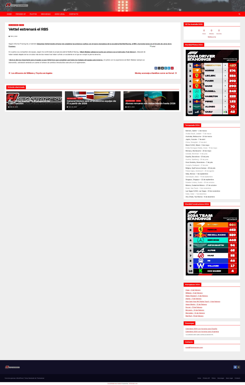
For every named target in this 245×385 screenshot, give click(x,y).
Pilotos (33, 14)
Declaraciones (13, 25)
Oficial (80, 98)
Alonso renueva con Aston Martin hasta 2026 (150, 103)
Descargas (46, 14)
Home (9, 14)
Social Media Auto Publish (114, 383)
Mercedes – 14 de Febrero (195, 313)
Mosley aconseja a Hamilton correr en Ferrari (154, 73)
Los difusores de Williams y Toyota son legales (31, 73)
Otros (21, 25)
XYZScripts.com (133, 383)
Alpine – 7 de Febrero (193, 299)
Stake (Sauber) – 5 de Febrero (197, 296)
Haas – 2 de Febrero (193, 290)
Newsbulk (31, 378)
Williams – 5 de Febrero (194, 293)
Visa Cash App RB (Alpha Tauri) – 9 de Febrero (203, 302)
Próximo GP (21, 14)
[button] (239, 14)
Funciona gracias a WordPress (14, 378)
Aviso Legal (60, 14)
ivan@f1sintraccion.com (194, 347)
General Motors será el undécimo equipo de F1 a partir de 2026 (91, 102)
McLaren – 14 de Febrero (195, 310)
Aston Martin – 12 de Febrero (196, 304)
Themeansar (40, 378)
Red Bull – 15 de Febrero (194, 316)
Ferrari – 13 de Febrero (194, 307)
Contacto (73, 14)
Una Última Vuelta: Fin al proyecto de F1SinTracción (29, 102)
